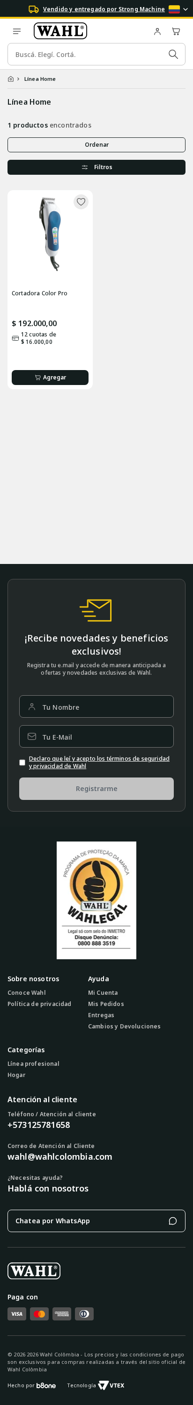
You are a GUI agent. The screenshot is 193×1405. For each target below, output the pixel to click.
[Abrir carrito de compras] (176, 31)
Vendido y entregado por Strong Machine (104, 9)
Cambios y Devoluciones (124, 1026)
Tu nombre (60, 707)
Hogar (16, 1075)
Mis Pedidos (106, 1004)
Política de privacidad (39, 1004)
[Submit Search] (173, 54)
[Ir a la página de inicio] (87, 30)
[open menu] (16, 31)
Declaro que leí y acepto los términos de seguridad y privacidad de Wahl (99, 762)
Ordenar (97, 145)
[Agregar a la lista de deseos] (81, 201)
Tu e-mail (57, 737)
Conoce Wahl (26, 993)
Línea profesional (33, 1064)
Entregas (101, 1015)
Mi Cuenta (103, 993)
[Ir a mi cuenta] (157, 31)
